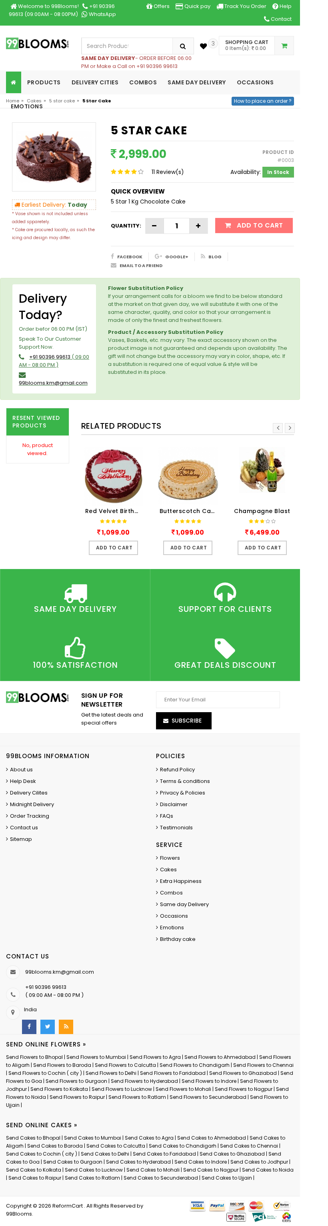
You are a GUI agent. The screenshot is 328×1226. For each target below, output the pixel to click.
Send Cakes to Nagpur (210, 1169)
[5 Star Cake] (54, 157)
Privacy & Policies (182, 793)
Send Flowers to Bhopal (34, 1057)
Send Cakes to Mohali (153, 1169)
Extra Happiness (181, 881)
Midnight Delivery (32, 804)
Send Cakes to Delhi (105, 1153)
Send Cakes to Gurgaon (72, 1161)
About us (21, 769)
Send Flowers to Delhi (111, 1073)
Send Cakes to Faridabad (164, 1153)
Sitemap (21, 839)
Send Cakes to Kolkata (33, 1169)
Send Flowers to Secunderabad (208, 1097)
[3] (203, 46)
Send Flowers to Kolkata (59, 1089)
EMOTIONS (27, 106)
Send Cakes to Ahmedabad (211, 1137)
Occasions (174, 916)
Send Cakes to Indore (200, 1161)
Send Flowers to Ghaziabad (243, 1073)
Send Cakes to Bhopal (33, 1137)
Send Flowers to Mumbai (96, 1057)
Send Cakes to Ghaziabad (232, 1153)
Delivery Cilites (29, 793)
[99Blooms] (37, 43)
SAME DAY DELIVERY (197, 82)
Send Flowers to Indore (209, 1081)
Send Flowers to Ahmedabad (220, 1057)
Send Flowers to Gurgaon (76, 1081)
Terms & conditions (185, 781)
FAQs (166, 816)
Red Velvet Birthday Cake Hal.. (115, 511)
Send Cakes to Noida (268, 1169)
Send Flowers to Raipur (77, 1097)
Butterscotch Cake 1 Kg (190, 511)
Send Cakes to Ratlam (93, 1177)
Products (44, 82)
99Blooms (19, 1214)
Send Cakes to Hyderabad (138, 1161)
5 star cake (62, 101)
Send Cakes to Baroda (55, 1145)
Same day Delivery (184, 904)
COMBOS (143, 82)
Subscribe (187, 721)
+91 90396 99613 (49, 357)
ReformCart (68, 1206)
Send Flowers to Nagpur (243, 1089)
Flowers (170, 858)
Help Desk (23, 781)
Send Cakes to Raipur (34, 1177)
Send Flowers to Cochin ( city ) (45, 1073)
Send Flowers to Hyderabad (144, 1081)
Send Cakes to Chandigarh (182, 1145)
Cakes (34, 101)
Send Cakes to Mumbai (92, 1137)
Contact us (24, 827)
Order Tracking (29, 816)
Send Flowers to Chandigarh (195, 1065)
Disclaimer (174, 804)
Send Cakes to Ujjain (227, 1177)
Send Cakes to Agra (149, 1137)
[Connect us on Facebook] (29, 1027)
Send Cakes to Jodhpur (259, 1161)
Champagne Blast (262, 511)
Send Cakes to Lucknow (94, 1169)
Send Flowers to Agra (155, 1057)
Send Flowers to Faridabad (173, 1073)
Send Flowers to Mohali (183, 1089)
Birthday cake (178, 939)
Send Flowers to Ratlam (137, 1097)
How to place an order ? (263, 101)
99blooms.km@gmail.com (53, 383)
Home (12, 101)
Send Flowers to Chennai (263, 1065)
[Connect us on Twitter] (47, 1027)
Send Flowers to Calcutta (125, 1065)
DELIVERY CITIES (95, 82)
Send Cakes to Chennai (249, 1145)
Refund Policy (177, 769)
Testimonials (176, 827)
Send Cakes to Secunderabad (161, 1177)
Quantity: (126, 226)
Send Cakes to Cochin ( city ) (41, 1153)
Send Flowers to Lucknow (122, 1089)
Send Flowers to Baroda (62, 1065)
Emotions (172, 927)
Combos (171, 893)
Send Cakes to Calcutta (115, 1145)
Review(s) (168, 172)
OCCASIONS (255, 82)
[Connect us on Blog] (66, 1027)
